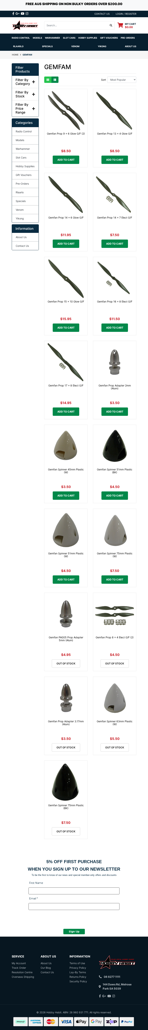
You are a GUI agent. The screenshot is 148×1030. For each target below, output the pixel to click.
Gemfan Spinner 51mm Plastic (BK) (114, 471)
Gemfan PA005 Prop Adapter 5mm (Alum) (66, 639)
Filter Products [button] (23, 69)
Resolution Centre (22, 972)
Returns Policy (77, 976)
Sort (103, 79)
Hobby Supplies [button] (87, 37)
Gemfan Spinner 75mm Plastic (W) (114, 555)
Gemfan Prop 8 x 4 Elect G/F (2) (115, 637)
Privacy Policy (77, 967)
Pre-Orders (128, 37)
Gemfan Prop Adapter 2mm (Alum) (115, 387)
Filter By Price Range (22, 108)
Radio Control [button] (21, 37)
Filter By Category (23, 82)
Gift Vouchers (109, 37)
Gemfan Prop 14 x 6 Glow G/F (66, 217)
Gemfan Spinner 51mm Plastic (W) (66, 555)
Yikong (102, 46)
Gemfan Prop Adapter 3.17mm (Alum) (66, 723)
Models (20, 140)
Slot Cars (21, 157)
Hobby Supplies (25, 166)
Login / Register (126, 13)
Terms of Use (77, 963)
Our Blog (46, 967)
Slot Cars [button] (69, 37)
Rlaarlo (18, 46)
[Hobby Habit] (25, 25)
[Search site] (111, 25)
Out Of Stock (65, 663)
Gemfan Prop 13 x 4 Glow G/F (114, 133)
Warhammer (52, 37)
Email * (33, 898)
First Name (36, 883)
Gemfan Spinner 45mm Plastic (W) (66, 471)
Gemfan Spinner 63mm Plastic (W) (114, 723)
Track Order (19, 967)
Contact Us (22, 245)
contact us (102, 13)
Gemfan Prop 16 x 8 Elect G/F (114, 301)
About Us (130, 46)
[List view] (54, 80)
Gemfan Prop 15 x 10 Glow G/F (66, 301)
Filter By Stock (22, 94)
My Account (19, 963)
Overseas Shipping (23, 976)
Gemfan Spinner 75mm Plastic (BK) (66, 807)
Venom (75, 46)
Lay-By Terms (77, 972)
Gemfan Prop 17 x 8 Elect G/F (65, 385)
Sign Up (74, 931)
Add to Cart (66, 159)
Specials (21, 201)
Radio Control (24, 131)
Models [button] (37, 37)
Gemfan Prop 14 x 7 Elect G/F (114, 217)
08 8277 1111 (112, 976)
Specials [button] (47, 46)
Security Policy (78, 981)
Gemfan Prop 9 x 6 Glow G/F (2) (66, 133)
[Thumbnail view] (47, 80)
